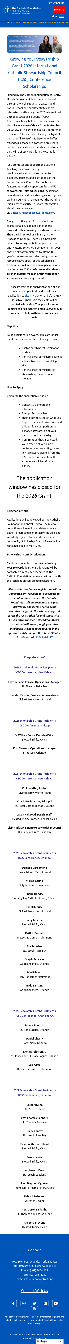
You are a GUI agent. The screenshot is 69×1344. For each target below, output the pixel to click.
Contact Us (56, 3)
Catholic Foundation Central (29, 1334)
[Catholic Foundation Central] (22, 9)
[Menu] (61, 16)
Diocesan (42, 1338)
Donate (59, 9)
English (44, 1341)
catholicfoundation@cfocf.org (35, 1279)
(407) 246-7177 (43, 637)
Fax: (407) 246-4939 (34, 1274)
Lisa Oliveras (32, 295)
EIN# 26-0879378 (51, 1334)
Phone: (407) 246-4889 (34, 1270)
